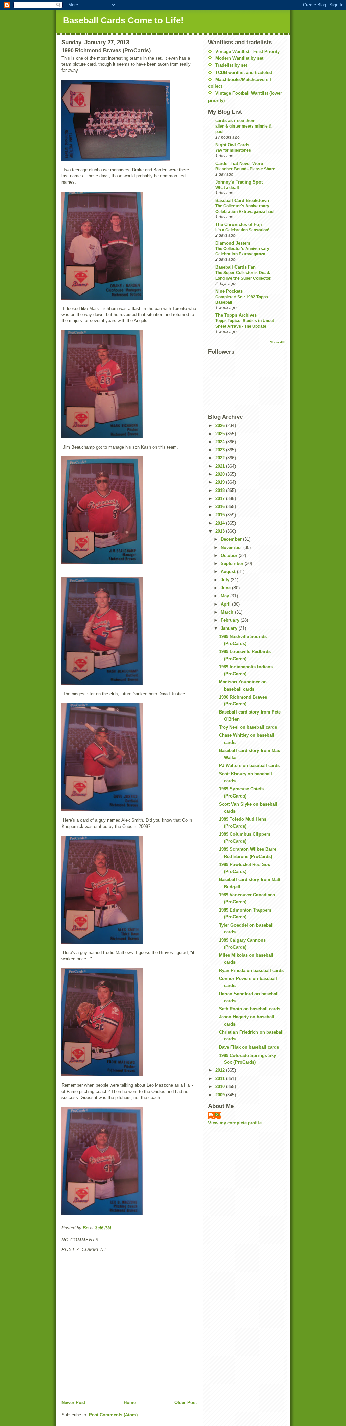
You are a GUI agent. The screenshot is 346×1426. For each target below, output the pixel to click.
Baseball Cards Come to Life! (123, 20)
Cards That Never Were (239, 163)
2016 (220, 506)
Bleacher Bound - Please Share (245, 169)
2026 (220, 425)
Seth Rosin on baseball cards (249, 1008)
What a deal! (227, 187)
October (230, 555)
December (232, 539)
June (226, 587)
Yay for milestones (233, 150)
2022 (220, 457)
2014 (220, 523)
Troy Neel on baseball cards (248, 727)
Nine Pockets (229, 291)
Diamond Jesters (232, 243)
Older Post (185, 1402)
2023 (220, 449)
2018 (220, 490)
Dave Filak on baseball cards (249, 1047)
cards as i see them (235, 120)
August (229, 571)
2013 (220, 531)
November (232, 547)
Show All (277, 342)
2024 (220, 441)
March (228, 612)
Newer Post (73, 1402)
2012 (220, 1070)
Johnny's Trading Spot (239, 182)
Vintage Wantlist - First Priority (247, 51)
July (226, 579)
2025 (220, 433)
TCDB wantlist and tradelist (243, 72)
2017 (220, 498)
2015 (220, 515)
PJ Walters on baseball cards (249, 765)
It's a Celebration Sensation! (242, 230)
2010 (220, 1086)
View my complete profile (235, 1122)
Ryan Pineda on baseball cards (251, 970)
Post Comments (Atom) (113, 1414)
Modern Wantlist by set (239, 58)
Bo (218, 1114)
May (225, 595)
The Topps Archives (236, 315)
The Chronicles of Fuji (238, 224)
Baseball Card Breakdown (242, 200)
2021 (220, 466)
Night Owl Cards (232, 144)
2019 (220, 482)
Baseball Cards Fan (235, 267)
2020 (220, 474)
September (233, 563)
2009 (220, 1094)
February (231, 620)
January (230, 628)
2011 (220, 1078)
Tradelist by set (231, 65)
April (226, 604)
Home (130, 1402)
